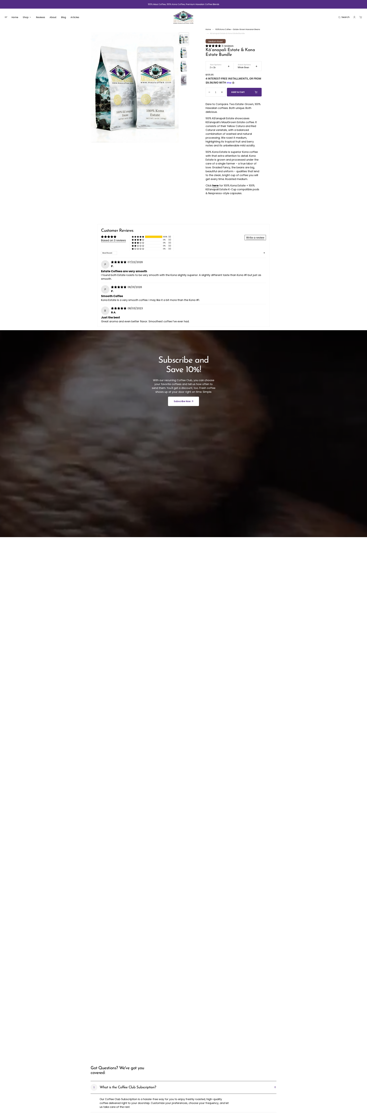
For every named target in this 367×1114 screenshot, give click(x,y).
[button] (344, 17)
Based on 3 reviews (113, 240)
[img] (119, 262)
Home (208, 29)
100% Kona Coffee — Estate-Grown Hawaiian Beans (237, 29)
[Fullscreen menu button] (6, 17)
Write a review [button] (255, 237)
